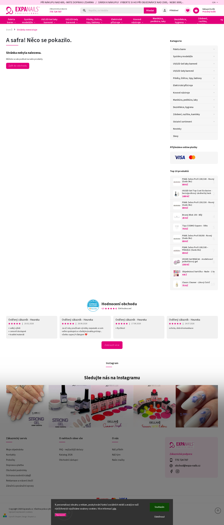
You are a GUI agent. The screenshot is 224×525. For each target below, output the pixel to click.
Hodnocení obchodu (119, 304)
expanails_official (178, 471)
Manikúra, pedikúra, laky (185, 100)
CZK (214, 2)
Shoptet (18, 516)
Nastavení (60, 515)
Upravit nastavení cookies (21, 512)
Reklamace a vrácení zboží (19, 480)
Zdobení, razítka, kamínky (186, 114)
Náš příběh (117, 449)
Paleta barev (179, 49)
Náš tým (116, 454)
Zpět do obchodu (17, 65)
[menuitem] (12, 21)
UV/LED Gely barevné (183, 71)
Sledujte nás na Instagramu (112, 377)
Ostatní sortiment (182, 121)
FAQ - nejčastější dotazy (71, 449)
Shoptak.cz (32, 516)
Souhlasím (159, 507)
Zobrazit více (112, 345)
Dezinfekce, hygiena (183, 107)
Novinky (177, 128)
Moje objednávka (14, 449)
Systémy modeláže (183, 56)
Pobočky (10, 460)
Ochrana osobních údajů (18, 475)
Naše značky (118, 460)
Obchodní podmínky (16, 470)
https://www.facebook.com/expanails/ (171, 471)
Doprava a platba (15, 465)
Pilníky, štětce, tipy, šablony (187, 78)
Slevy (175, 136)
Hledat (150, 10)
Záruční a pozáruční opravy (20, 486)
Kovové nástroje (181, 92)
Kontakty (11, 454)
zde (114, 508)
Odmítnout (159, 516)
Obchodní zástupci (68, 460)
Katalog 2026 (66, 454)
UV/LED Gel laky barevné (185, 63)
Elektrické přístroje (183, 85)
